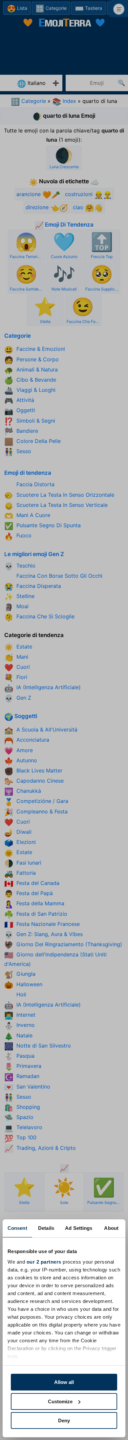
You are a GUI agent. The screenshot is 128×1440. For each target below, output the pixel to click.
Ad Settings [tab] (78, 1228)
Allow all (64, 1382)
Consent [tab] (17, 1228)
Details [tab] (46, 1228)
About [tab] (111, 1228)
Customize (60, 1401)
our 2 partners (44, 1262)
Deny (64, 1420)
